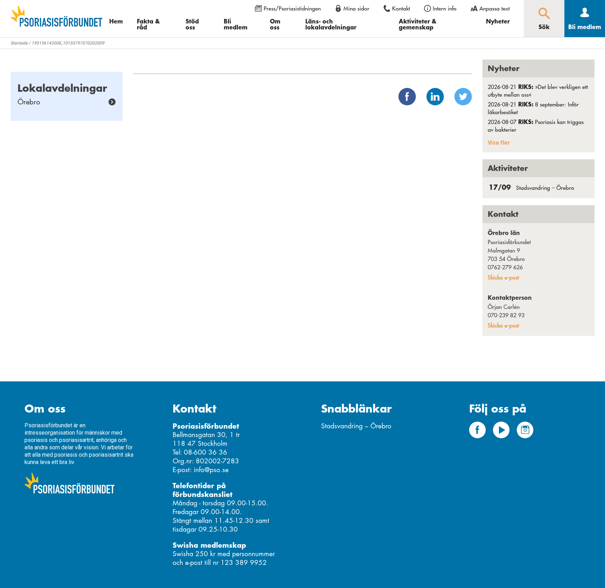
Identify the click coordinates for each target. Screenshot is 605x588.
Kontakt (401, 8)
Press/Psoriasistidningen (292, 8)
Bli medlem (236, 24)
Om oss (275, 24)
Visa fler (499, 142)
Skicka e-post (503, 277)
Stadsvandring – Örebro (531, 187)
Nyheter (498, 21)
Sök (544, 26)
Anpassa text (494, 8)
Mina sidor (356, 8)
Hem (116, 21)
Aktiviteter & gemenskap (418, 24)
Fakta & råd (148, 24)
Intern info (445, 8)
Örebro (29, 101)
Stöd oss (192, 24)
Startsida (19, 43)
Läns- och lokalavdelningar (330, 24)
